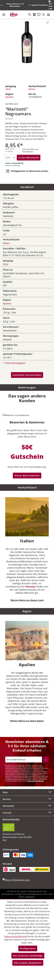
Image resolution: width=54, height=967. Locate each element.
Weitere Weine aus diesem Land (27, 600)
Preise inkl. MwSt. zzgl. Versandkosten (30, 150)
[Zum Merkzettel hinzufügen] (47, 22)
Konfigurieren (28, 948)
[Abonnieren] (46, 760)
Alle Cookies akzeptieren (28, 962)
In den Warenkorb (28, 157)
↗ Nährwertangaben (14, 363)
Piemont (31, 586)
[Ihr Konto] (43, 14)
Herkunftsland (27, 487)
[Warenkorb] (48, 14)
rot (4, 234)
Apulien (9, 96)
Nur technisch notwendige (28, 955)
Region (27, 611)
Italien (31, 89)
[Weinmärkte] (34, 14)
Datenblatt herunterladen (27, 375)
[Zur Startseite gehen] (15, 14)
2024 (8, 89)
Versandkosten (7, 894)
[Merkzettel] (39, 14)
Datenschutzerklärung (35, 781)
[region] (27, 50)
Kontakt (7, 812)
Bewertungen (27, 387)
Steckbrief (27, 187)
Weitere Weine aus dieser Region (27, 721)
